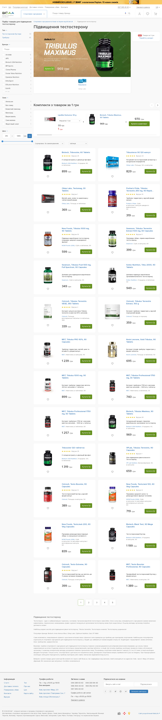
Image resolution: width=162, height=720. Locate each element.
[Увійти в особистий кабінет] (139, 14)
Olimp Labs (130, 165)
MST (63, 355)
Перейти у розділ (146, 38)
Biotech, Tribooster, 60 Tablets (76, 152)
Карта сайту (28, 693)
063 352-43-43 (92, 686)
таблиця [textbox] (73, 143)
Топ (25, 683)
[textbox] (49, 143)
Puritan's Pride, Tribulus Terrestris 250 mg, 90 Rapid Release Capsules (139, 190)
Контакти (64, 7)
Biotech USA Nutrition (69, 163)
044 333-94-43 (92, 683)
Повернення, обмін (52, 7)
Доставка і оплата (36, 7)
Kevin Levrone (131, 355)
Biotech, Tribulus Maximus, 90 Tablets (111, 116)
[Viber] (120, 691)
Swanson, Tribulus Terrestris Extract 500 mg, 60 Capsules (139, 229)
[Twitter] (115, 691)
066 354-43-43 (77, 686)
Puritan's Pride (131, 203)
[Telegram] (125, 691)
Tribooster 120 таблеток (73, 448)
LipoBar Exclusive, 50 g (67, 115)
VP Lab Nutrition (131, 463)
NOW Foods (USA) (68, 245)
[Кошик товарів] (155, 14)
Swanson (129, 244)
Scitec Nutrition (131, 280)
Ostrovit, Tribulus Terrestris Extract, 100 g (138, 302)
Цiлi (9, 7)
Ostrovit (64, 316)
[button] (152, 105)
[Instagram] (110, 691)
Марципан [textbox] (65, 121)
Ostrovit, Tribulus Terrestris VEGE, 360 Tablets (74, 302)
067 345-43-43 (77, 689)
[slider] (2, 141)
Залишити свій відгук (138, 691)
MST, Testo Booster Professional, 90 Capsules (138, 565)
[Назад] (39, 55)
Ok (30, 136)
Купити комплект (139, 124)
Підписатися (146, 684)
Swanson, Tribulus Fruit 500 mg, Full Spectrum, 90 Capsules (76, 266)
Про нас (27, 686)
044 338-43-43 (77, 683)
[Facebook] (105, 691)
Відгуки (7, 697)
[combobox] (69, 120)
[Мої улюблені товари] (147, 14)
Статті (4, 7)
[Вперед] (125, 55)
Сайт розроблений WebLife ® (149, 713)
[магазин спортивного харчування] (10, 13)
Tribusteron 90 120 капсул (138, 152)
